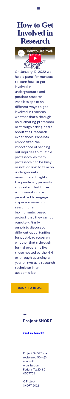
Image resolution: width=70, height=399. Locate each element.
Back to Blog (30, 288)
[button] (38, 8)
